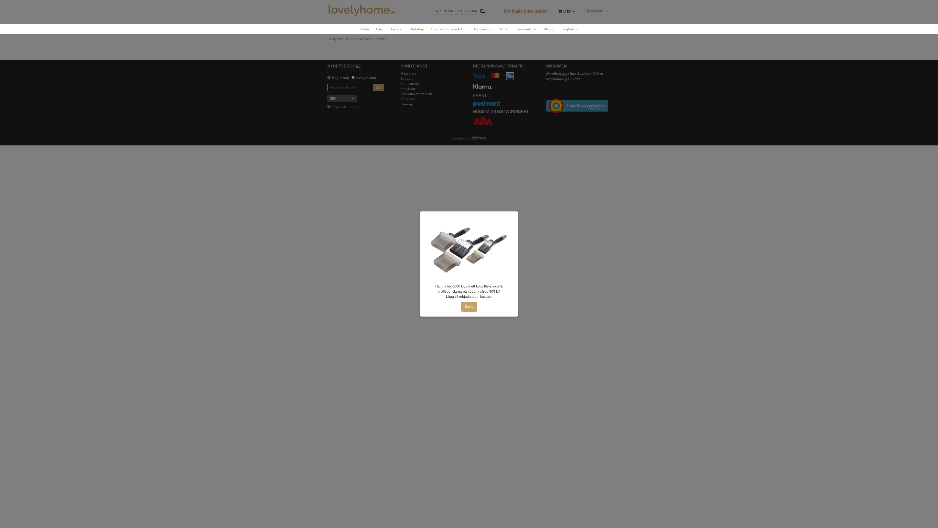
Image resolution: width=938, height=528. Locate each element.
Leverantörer (526, 29)
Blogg (549, 29)
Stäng (469, 306)
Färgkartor (569, 29)
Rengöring (483, 29)
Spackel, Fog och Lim (449, 29)
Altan (364, 29)
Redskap (417, 29)
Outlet (504, 29)
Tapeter (396, 29)
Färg (380, 29)
